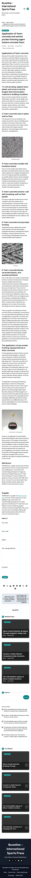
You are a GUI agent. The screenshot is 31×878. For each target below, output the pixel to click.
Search (7, 692)
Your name (5, 523)
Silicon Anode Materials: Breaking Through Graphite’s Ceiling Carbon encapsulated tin (15, 633)
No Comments (18, 46)
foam (10, 48)
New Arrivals (5, 30)
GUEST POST (19, 875)
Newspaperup (23, 867)
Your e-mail (5, 531)
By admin (4, 46)
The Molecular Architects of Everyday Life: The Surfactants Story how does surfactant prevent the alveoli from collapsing (15, 728)
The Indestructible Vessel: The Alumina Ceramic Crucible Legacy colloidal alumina (15, 735)
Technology (11, 875)
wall (13, 48)
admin (16, 610)
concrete (5, 48)
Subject (4, 540)
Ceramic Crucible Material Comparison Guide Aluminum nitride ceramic (13, 656)
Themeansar (15, 869)
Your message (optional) (8, 548)
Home (5, 872)
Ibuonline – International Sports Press (15, 849)
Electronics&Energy (22, 872)
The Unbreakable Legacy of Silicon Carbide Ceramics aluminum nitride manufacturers (14, 679)
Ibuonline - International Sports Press (9, 6)
